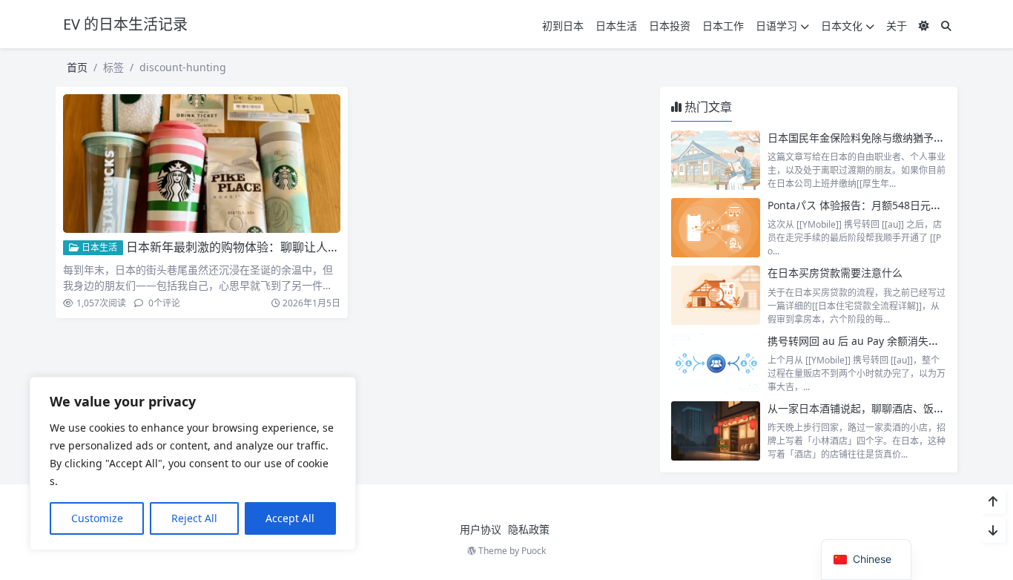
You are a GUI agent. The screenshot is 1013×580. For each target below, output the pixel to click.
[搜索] (946, 25)
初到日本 (563, 26)
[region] (193, 463)
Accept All (289, 518)
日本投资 (669, 26)
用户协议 (480, 529)
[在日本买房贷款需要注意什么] (715, 295)
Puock (533, 550)
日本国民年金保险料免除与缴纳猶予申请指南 (871, 138)
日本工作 (723, 26)
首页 (77, 67)
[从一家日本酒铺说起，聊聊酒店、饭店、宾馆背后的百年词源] (715, 431)
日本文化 (841, 26)
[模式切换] (924, 25)
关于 (896, 26)
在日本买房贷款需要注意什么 (835, 273)
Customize (97, 518)
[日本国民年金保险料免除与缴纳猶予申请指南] (715, 160)
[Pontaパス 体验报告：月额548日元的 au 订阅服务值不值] (715, 227)
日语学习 (776, 26)
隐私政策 (529, 529)
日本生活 (616, 26)
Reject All (194, 518)
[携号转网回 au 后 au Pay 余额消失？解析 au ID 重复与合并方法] (715, 363)
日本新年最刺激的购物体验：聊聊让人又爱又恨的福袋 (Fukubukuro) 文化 (321, 247)
